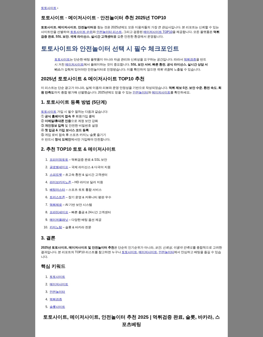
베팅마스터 (57, 189)
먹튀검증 (190, 59)
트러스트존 (57, 197)
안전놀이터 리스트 (109, 32)
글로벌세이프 (59, 167)
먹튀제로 (56, 204)
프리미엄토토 (59, 159)
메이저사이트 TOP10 (158, 32)
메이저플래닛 (59, 219)
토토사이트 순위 (81, 32)
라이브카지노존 (60, 182)
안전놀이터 (140, 92)
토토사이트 (48, 8)
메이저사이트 (74, 64)
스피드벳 (56, 174)
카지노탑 (56, 227)
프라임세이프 (59, 212)
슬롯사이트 (57, 306)
